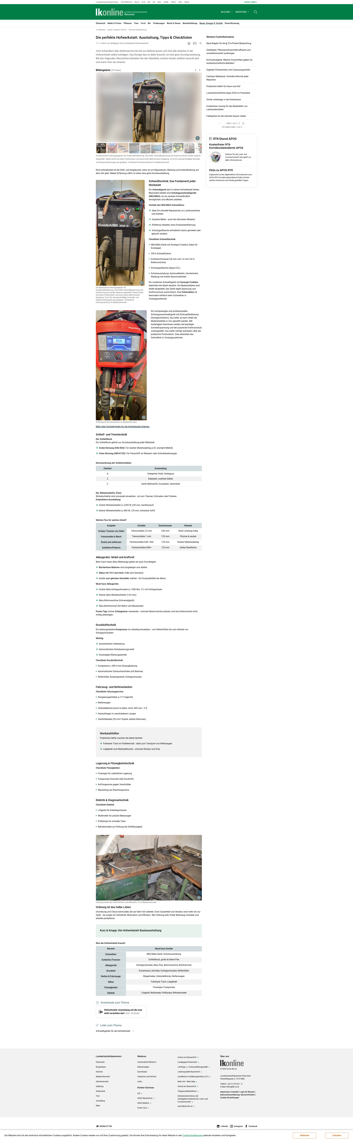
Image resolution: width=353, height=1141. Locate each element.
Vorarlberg (100, 1101)
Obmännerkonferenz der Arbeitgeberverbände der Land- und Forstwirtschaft (193, 1099)
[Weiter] (192, 104)
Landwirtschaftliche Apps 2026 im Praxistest (228, 93)
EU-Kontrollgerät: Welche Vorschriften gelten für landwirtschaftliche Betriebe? (229, 61)
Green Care (142, 1108)
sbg (159, 2)
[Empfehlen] (194, 43)
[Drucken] (189, 43)
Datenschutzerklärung (230, 1095)
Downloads (142, 1072)
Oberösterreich (102, 1081)
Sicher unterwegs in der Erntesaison (223, 99)
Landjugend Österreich (187, 1062)
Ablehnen (304, 1135)
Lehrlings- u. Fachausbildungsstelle (193, 1067)
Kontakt (234, 1092)
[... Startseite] (121, 12)
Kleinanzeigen (143, 1067)
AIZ (138, 1093)
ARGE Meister (143, 1103)
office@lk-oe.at (232, 1087)
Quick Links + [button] (250, 2)
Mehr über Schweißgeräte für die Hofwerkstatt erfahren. (123, 426)
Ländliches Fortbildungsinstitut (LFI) (193, 1076)
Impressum (225, 1092)
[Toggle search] (255, 12)
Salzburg (99, 1086)
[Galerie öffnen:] (120, 233)
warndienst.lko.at (185, 1106)
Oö (154, 2)
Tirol (173, 2)
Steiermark (100, 1091)
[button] (227, 11)
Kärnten (99, 1072)
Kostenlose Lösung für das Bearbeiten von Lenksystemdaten (227, 108)
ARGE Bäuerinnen (145, 1098)
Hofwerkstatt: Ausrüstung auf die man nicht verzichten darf (123, 1012)
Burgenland (101, 1067)
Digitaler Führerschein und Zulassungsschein (228, 69)
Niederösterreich (103, 1076)
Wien (186, 2)
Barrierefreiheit (248, 1095)
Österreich (126, 2)
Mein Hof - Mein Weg (186, 1081)
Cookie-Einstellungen (229, 1098)
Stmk (166, 2)
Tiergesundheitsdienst (187, 1091)
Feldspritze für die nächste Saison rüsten (226, 116)
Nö (149, 2)
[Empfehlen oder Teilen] (200, 43)
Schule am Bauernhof (187, 1086)
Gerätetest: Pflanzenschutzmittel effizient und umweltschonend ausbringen (228, 52)
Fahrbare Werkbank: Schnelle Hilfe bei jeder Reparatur (227, 78)
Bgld (136, 2)
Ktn (143, 2)
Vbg (180, 2)
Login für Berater (247, 1092)
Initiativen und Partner (146, 1076)
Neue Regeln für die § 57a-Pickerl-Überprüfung (228, 43)
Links (139, 1081)
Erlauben (336, 1135)
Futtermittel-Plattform (146, 1062)
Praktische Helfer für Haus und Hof (223, 86)
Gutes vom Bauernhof (187, 1057)
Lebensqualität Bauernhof (189, 1072)
